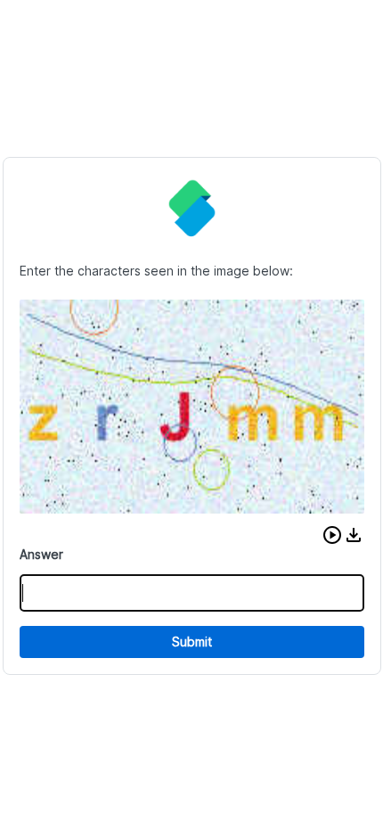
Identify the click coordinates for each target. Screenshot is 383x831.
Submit (192, 641)
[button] (332, 535)
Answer (41, 554)
